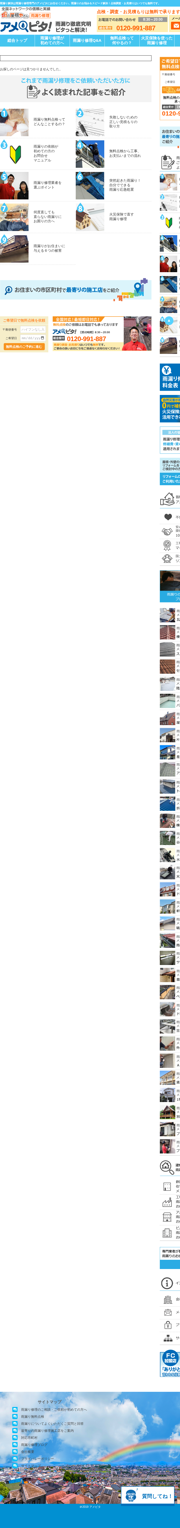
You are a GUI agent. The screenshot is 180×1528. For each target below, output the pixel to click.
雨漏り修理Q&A (87, 40)
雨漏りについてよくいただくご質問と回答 (52, 1423)
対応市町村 (29, 1437)
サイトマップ (31, 1466)
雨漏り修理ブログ (34, 1445)
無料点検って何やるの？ (122, 40)
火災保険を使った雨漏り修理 (157, 40)
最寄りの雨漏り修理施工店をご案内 (47, 1430)
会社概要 (27, 1452)
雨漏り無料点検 (32, 1416)
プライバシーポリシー (37, 1459)
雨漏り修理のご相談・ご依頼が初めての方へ (54, 1409)
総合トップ (17, 40)
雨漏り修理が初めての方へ (52, 40)
